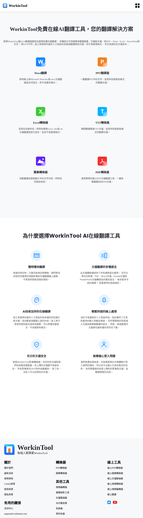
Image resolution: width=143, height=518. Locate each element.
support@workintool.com (15, 514)
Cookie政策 (9, 484)
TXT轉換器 (102, 122)
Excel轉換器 (40, 122)
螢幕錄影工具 (62, 492)
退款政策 (8, 489)
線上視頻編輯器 (115, 489)
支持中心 (8, 508)
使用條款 (8, 478)
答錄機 (59, 508)
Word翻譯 (40, 73)
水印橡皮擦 (61, 503)
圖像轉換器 (41, 172)
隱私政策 (8, 494)
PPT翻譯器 (102, 73)
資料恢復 (60, 514)
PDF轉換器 (102, 172)
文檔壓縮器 (61, 498)
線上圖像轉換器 (115, 473)
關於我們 (8, 468)
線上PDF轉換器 (115, 468)
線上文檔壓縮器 (115, 478)
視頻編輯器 (61, 487)
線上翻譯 (111, 494)
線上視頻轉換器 (115, 484)
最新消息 (8, 473)
